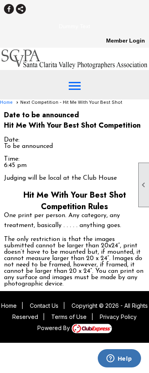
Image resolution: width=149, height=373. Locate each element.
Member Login (125, 40)
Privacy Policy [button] (118, 316)
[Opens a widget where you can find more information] (119, 359)
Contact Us (44, 305)
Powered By (54, 327)
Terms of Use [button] (69, 316)
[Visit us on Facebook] (9, 9)
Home (6, 102)
